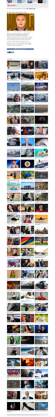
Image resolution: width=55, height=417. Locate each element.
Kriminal (13, 8)
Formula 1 (25, 8)
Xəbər (8, 8)
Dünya (16, 8)
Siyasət (10, 8)
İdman (20, 8)
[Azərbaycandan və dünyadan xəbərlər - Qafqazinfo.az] (12, 5)
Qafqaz (18, 8)
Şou (22, 8)
